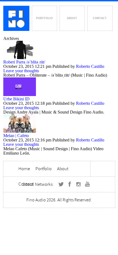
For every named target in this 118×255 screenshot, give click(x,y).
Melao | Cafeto (16, 135)
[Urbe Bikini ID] (19, 94)
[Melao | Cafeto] (19, 131)
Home (24, 169)
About (72, 18)
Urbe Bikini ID (16, 99)
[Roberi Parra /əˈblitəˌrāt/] (19, 57)
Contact (100, 18)
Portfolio (44, 18)
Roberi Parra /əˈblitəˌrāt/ (24, 62)
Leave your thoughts (21, 70)
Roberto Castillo (90, 66)
